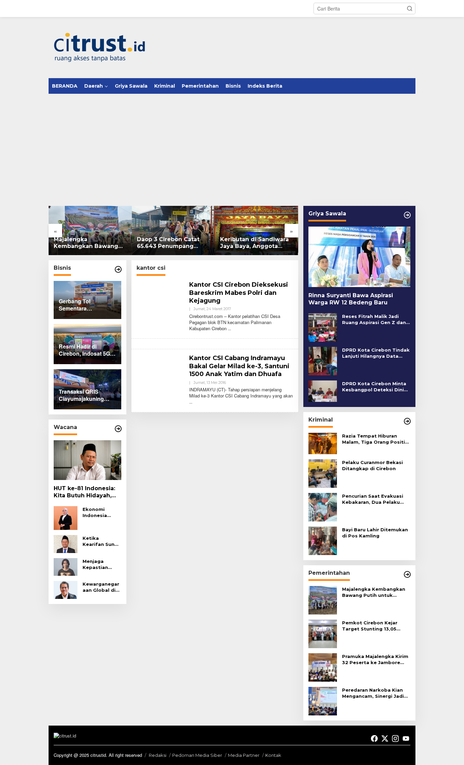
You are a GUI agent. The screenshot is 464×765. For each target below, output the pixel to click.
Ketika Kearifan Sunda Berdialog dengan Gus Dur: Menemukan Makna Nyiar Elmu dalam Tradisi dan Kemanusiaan (102, 541)
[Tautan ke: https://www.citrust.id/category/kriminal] (407, 421)
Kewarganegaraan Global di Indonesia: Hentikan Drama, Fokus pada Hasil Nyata (101, 587)
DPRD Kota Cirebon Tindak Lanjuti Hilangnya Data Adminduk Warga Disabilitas (376, 353)
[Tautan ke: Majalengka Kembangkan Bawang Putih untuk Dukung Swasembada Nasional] (90, 230)
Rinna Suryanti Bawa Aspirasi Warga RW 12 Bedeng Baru (350, 299)
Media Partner (244, 755)
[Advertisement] (232, 144)
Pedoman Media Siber (197, 755)
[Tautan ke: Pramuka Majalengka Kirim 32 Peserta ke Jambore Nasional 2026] (322, 666)
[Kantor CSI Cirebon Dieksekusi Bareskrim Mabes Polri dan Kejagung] (229, 328)
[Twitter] (384, 738)
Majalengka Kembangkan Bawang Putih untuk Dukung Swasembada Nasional (87, 243)
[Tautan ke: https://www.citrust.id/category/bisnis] (118, 269)
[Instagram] (395, 738)
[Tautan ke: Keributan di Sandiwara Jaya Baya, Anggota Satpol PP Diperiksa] (256, 230)
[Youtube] (405, 738)
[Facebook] (374, 738)
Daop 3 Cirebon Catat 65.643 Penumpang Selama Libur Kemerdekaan (168, 243)
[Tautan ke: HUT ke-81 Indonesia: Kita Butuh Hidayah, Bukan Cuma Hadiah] (87, 460)
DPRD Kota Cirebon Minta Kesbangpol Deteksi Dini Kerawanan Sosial (374, 387)
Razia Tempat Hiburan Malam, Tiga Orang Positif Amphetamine (374, 439)
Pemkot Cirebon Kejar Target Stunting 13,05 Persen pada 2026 (369, 626)
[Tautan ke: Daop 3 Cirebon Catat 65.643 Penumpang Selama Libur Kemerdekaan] (173, 230)
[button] (409, 8)
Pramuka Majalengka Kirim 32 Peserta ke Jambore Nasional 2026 (375, 659)
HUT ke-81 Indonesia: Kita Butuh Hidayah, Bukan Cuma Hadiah (84, 492)
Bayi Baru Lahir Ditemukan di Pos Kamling (375, 532)
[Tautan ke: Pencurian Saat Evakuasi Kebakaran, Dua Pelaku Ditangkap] (322, 506)
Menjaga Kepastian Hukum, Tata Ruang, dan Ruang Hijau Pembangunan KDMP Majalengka (101, 564)
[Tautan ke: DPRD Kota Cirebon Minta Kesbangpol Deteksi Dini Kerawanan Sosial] (322, 390)
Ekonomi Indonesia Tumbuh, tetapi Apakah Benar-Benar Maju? (101, 512)
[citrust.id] (99, 46)
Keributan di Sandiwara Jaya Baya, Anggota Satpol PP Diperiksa (254, 243)
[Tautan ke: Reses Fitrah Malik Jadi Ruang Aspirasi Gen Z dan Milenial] (322, 326)
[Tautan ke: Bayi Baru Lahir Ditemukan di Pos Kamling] (322, 540)
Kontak (273, 755)
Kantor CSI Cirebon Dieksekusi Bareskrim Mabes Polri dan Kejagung (238, 292)
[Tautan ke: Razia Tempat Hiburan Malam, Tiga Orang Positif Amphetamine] (322, 442)
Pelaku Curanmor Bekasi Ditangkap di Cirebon (372, 465)
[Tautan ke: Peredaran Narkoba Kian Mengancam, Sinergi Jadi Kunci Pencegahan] (322, 700)
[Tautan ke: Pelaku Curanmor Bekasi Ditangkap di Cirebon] (322, 472)
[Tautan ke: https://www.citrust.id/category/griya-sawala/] (407, 215)
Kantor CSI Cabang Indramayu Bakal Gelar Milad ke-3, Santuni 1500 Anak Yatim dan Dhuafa (239, 366)
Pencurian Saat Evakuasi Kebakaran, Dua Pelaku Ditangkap (372, 499)
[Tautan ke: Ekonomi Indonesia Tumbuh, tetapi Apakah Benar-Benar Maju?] (65, 517)
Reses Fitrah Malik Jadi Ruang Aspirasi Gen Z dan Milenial (374, 319)
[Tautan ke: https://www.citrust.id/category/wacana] (118, 429)
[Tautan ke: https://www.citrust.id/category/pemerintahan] (407, 574)
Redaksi (157, 755)
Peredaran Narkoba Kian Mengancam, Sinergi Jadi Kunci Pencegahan (373, 693)
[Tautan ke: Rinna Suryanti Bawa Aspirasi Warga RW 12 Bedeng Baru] (359, 257)
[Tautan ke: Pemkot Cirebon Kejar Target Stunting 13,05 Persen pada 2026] (322, 633)
